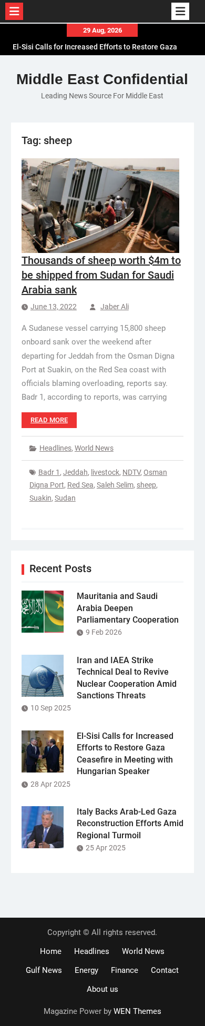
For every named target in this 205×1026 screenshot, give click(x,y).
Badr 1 (49, 472)
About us (102, 989)
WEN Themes (137, 1011)
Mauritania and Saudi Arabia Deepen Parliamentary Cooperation (128, 608)
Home (51, 951)
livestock (105, 472)
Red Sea (80, 485)
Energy (86, 970)
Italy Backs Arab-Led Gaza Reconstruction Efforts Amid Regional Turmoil (130, 823)
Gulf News (44, 970)
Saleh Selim (115, 485)
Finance (124, 970)
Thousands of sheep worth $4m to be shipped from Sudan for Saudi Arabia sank (101, 275)
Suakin (40, 498)
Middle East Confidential (102, 79)
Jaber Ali (114, 306)
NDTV (131, 472)
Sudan (65, 498)
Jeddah (75, 472)
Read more (49, 420)
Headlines (55, 448)
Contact (165, 970)
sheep (146, 485)
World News (94, 448)
